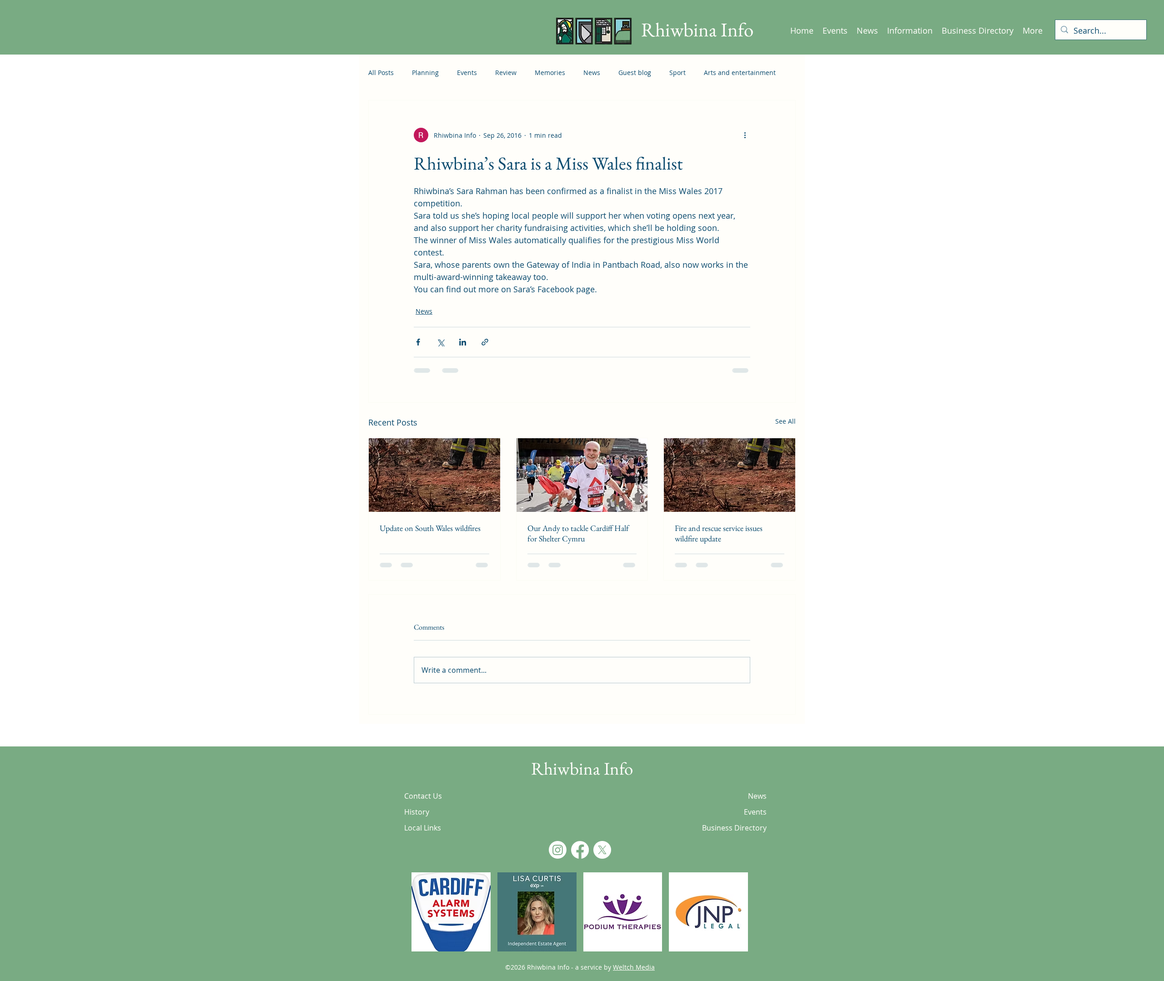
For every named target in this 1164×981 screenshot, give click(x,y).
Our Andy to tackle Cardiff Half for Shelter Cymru (578, 533)
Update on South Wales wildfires (430, 528)
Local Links (422, 837)
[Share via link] (485, 342)
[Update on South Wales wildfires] (434, 475)
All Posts (381, 72)
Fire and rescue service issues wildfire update (719, 533)
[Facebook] (580, 859)
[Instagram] (558, 859)
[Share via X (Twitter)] (440, 342)
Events (467, 72)
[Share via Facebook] (418, 342)
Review (506, 72)
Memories (550, 72)
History (416, 821)
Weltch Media (634, 976)
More (712, 72)
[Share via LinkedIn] (462, 342)
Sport (677, 72)
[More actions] (744, 135)
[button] (451, 921)
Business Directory (734, 837)
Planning (425, 72)
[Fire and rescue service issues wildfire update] (729, 475)
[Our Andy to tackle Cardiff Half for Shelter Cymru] (582, 475)
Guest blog (634, 72)
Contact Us (423, 805)
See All (785, 421)
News (591, 72)
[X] (602, 859)
